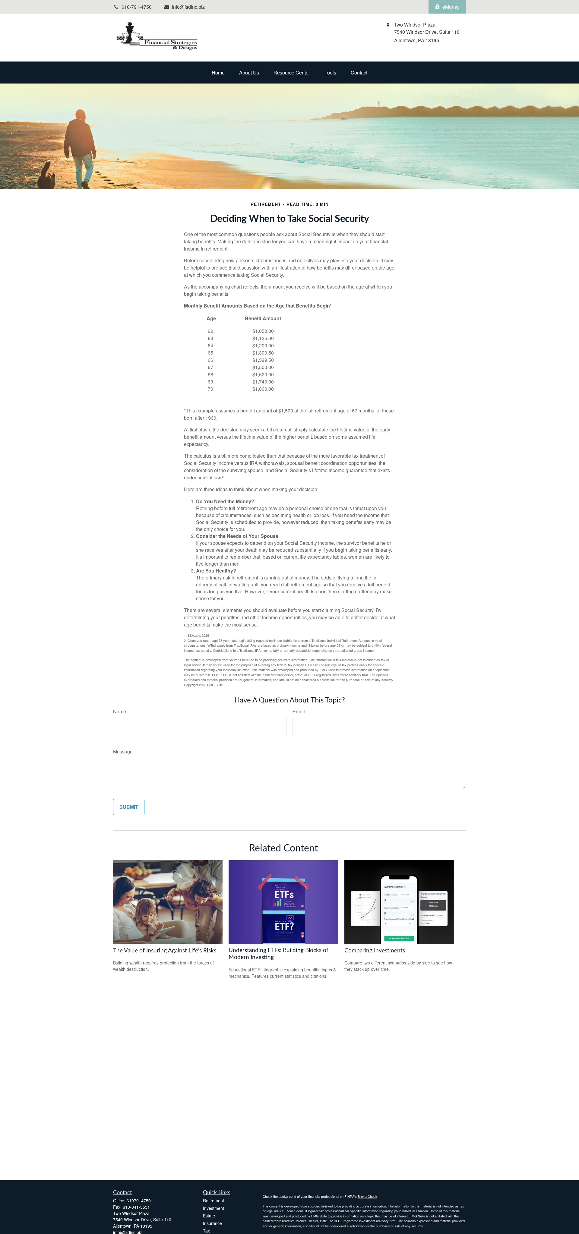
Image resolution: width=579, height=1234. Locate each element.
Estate (209, 1216)
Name (119, 711)
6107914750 (139, 1201)
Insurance (212, 1223)
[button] (218, 72)
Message (123, 751)
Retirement (213, 1201)
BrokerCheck (367, 1196)
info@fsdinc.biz (188, 6)
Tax (206, 1231)
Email (299, 711)
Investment (213, 1208)
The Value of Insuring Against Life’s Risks (164, 951)
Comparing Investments (374, 951)
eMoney (451, 6)
